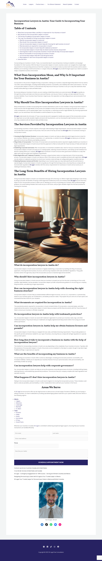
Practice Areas (40, 4)
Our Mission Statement (54, 4)
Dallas (17, 414)
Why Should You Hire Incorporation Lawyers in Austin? (33, 34)
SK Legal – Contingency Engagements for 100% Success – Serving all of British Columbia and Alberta (42, 473)
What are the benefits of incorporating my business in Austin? (37, 53)
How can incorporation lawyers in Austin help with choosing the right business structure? (45, 44)
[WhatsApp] (51, 524)
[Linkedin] (47, 547)
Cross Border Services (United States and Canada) (28, 471)
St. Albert (18, 409)
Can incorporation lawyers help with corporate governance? (36, 55)
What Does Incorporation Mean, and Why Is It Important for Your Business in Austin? (42, 32)
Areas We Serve (22, 59)
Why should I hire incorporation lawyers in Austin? (34, 42)
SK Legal (55, 69)
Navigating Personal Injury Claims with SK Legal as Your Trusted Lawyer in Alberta (37, 476)
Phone (16, 443)
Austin (18, 416)
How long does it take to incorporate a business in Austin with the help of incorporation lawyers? (47, 51)
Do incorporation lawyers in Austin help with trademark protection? (38, 48)
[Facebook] (55, 524)
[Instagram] (60, 524)
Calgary (18, 401)
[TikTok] (46, 524)
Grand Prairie (19, 422)
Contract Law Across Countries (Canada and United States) (30, 468)
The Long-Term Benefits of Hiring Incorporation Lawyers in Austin (36, 38)
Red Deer (18, 407)
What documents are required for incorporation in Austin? (36, 46)
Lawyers (31, 4)
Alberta (16, 399)
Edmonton (19, 403)
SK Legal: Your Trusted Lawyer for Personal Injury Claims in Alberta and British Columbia (39, 479)
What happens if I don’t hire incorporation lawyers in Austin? (37, 57)
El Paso (18, 420)
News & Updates (67, 4)
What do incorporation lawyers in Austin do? (32, 40)
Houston (18, 412)
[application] (44, 4)
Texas (16, 410)
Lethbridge (19, 405)
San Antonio (19, 418)
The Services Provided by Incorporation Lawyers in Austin (34, 36)
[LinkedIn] (42, 524)
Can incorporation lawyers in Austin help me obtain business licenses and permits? (43, 50)
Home (24, 4)
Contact (77, 4)
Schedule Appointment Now (51, 462)
